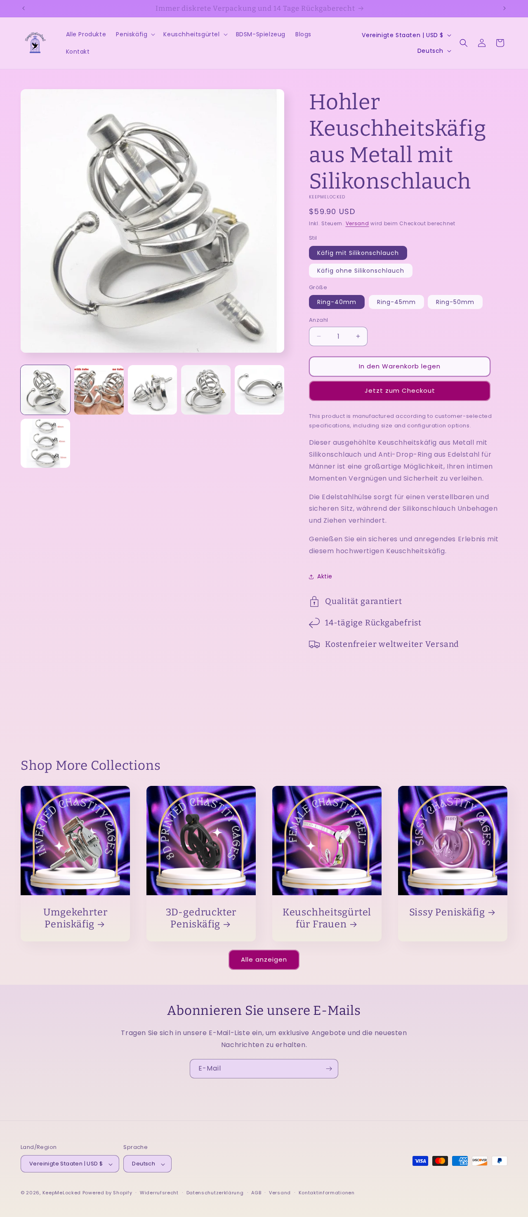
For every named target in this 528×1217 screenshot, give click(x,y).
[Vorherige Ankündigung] (23, 8)
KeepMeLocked (61, 1193)
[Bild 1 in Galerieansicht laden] (45, 390)
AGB (256, 1192)
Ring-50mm (455, 302)
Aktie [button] (324, 576)
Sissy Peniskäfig (447, 912)
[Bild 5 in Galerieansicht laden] (259, 390)
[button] (134, 34)
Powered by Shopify (107, 1193)
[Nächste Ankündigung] (504, 8)
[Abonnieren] (329, 1068)
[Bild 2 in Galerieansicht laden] (99, 390)
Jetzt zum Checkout (400, 390)
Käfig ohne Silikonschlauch (360, 271)
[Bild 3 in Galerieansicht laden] (152, 390)
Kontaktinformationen (327, 1192)
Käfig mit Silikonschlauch (358, 253)
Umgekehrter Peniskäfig (75, 918)
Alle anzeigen (264, 959)
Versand (357, 223)
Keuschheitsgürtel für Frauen (327, 918)
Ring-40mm (336, 302)
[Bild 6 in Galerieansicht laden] (45, 443)
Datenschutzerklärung (215, 1192)
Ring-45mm (396, 302)
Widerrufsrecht (159, 1192)
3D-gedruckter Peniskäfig (201, 918)
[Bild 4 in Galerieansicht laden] (206, 390)
